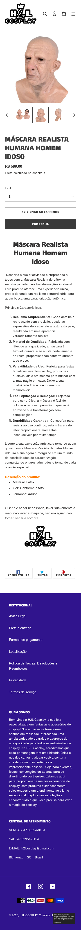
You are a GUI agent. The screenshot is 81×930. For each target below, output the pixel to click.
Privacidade (17, 680)
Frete (9, 173)
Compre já (40, 224)
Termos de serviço (22, 692)
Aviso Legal (17, 616)
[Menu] (73, 13)
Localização (18, 651)
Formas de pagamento (25, 640)
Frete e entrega (20, 628)
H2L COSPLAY (29, 915)
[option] (23, 115)
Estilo (8, 188)
